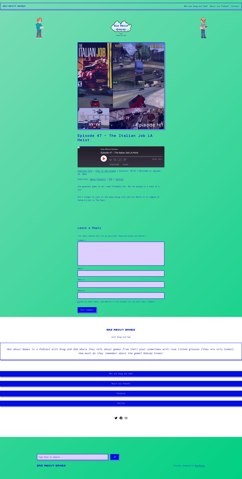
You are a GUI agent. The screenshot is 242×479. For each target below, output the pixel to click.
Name (80, 268)
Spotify (120, 179)
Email (81, 279)
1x (120, 160)
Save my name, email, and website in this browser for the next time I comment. (118, 302)
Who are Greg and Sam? (121, 373)
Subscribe (114, 165)
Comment (82, 240)
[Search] (114, 457)
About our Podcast (121, 383)
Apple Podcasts (98, 179)
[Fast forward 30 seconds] (125, 159)
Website (81, 290)
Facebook (121, 393)
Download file (85, 171)
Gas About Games (14, 6)
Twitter (121, 403)
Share (125, 165)
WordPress (200, 465)
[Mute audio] (110, 160)
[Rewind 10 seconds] (114, 159)
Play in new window (106, 171)
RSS (110, 179)
